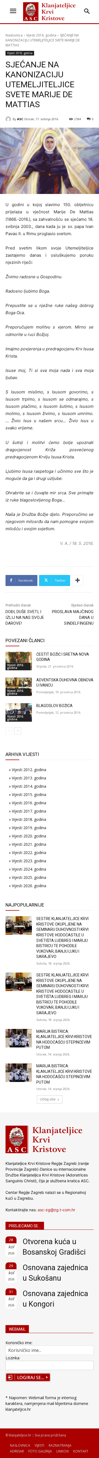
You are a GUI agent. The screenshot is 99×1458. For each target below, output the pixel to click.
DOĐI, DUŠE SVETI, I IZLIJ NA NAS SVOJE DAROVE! (25, 617)
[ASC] (9, 119)
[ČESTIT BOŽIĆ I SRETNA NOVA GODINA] (19, 661)
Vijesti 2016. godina (41, 35)
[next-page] (17, 730)
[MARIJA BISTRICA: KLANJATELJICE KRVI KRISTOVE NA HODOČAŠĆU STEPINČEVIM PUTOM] (19, 1038)
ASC (20, 119)
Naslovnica (14, 35)
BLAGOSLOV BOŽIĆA (54, 705)
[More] (77, 580)
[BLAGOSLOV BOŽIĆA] (19, 712)
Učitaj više (48, 1099)
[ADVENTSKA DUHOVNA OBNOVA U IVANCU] (19, 686)
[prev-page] (9, 730)
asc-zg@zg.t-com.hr (56, 1209)
